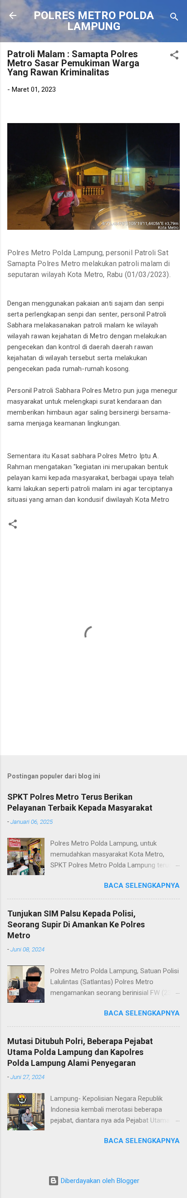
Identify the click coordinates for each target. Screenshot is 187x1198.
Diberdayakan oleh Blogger (99, 1181)
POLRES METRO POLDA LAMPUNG (94, 21)
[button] (174, 57)
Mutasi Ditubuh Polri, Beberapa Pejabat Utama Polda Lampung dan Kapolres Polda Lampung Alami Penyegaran (80, 1052)
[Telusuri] (174, 18)
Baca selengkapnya (142, 885)
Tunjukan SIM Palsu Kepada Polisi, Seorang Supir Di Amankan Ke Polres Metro (76, 924)
